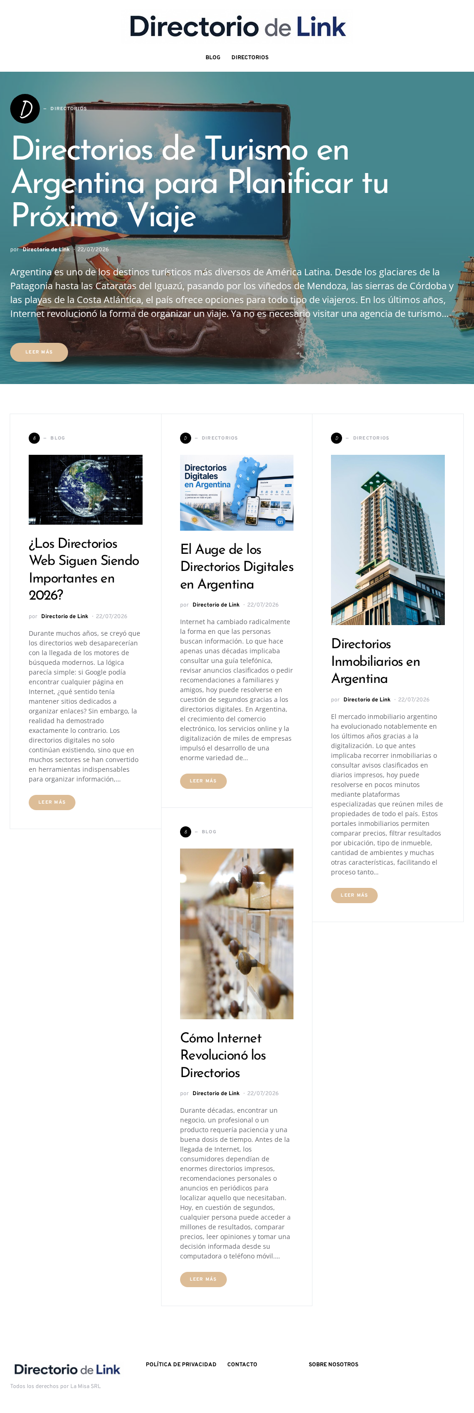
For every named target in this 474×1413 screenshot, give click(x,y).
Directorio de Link (46, 250)
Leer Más (39, 352)
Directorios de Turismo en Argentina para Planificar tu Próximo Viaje (199, 185)
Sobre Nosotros (333, 1365)
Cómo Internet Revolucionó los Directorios (223, 1056)
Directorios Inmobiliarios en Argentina (375, 662)
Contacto (242, 1365)
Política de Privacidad (181, 1365)
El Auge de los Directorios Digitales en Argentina (236, 567)
